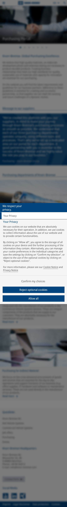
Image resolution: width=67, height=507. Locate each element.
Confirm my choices (33, 281)
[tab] (33, 215)
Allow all (33, 298)
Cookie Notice (50, 267)
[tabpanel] (34, 246)
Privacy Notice (10, 270)
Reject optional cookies (33, 290)
